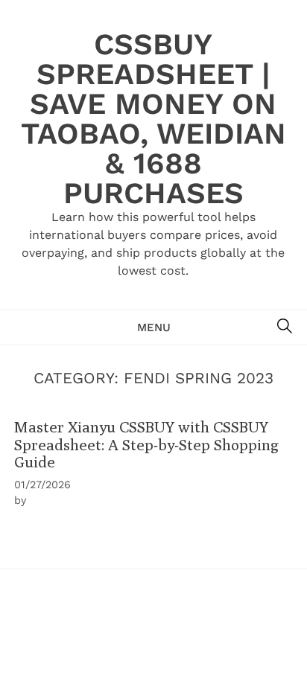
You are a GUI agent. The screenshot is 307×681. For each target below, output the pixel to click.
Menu (154, 327)
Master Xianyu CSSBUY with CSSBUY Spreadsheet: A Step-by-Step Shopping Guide (146, 444)
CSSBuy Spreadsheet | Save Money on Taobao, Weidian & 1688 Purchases (153, 119)
